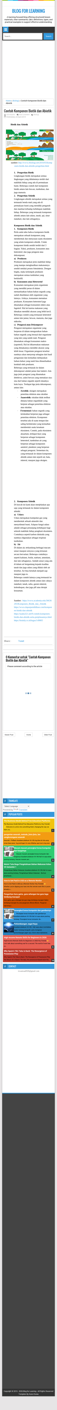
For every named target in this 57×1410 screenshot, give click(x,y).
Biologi (36, 114)
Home (28, 735)
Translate (23, 810)
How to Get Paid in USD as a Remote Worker (23, 880)
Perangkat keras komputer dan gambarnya (32, 910)
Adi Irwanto (10, 114)
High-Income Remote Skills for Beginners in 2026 (25, 937)
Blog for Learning (28, 11)
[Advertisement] (28, 69)
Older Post (48, 735)
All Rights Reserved (45, 1391)
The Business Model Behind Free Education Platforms (27, 821)
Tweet (21, 640)
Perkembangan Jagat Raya (25, 924)
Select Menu (5, 29)
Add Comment (24, 114)
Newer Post (9, 735)
